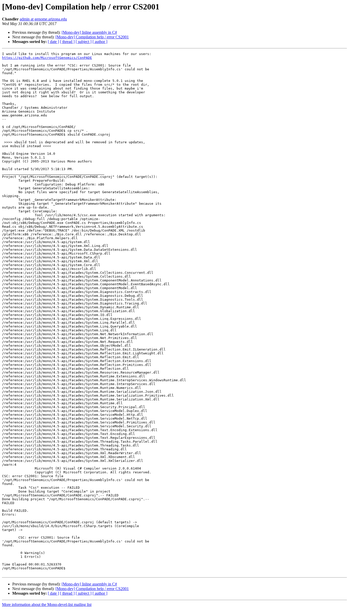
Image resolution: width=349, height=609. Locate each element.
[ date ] (53, 41)
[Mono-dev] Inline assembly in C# (89, 32)
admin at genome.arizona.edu (43, 19)
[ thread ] (67, 41)
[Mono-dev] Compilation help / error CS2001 (92, 37)
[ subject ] (83, 41)
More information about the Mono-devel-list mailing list (46, 604)
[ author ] (99, 41)
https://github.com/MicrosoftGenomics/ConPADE (47, 58)
